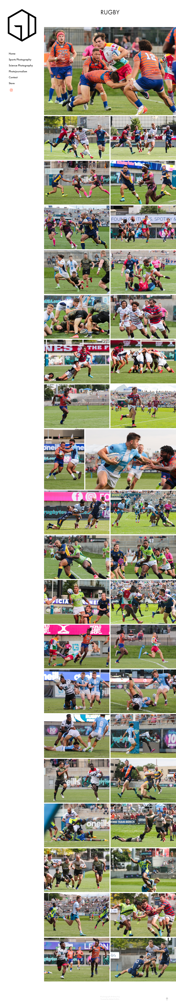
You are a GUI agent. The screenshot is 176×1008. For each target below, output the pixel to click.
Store (12, 83)
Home (12, 53)
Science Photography (21, 65)
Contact (13, 77)
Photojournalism (18, 71)
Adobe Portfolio (114, 999)
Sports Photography (20, 59)
